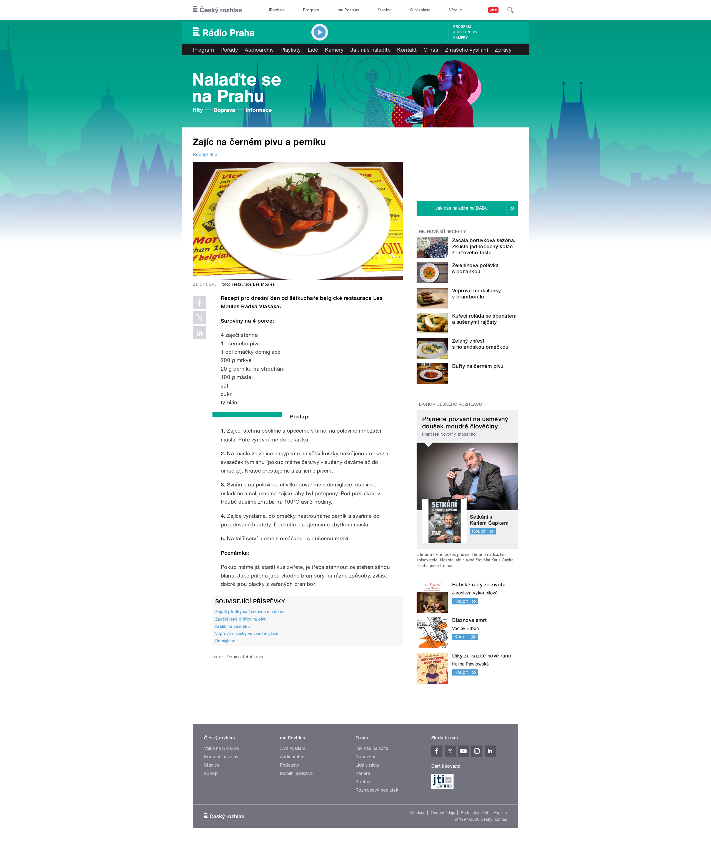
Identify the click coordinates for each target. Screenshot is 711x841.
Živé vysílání (292, 748)
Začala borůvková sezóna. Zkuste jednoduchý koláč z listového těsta (483, 246)
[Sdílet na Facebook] (199, 302)
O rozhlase (420, 10)
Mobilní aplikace (296, 773)
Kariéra (363, 773)
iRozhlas (277, 10)
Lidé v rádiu (367, 765)
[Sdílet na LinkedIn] (199, 332)
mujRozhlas (348, 10)
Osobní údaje (443, 812)
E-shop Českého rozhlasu (450, 404)
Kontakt (407, 50)
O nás (431, 50)
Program (311, 10)
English (500, 812)
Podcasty (289, 765)
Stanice (385, 10)
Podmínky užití (474, 812)
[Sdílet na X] (199, 317)
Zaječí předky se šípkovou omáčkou (250, 611)
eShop (210, 773)
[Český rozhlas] (217, 10)
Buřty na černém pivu (478, 366)
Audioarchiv (465, 32)
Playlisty (291, 50)
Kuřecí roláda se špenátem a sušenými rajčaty (484, 319)
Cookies (417, 812)
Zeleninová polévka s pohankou (475, 268)
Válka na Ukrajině (221, 748)
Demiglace (225, 641)
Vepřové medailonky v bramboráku (476, 294)
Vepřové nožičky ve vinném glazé (247, 633)
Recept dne (205, 154)
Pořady (229, 50)
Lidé (313, 50)
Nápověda (366, 756)
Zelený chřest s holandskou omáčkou (480, 344)
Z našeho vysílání (466, 50)
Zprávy (503, 50)
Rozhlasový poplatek (377, 790)
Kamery (460, 38)
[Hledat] (510, 10)
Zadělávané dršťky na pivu (240, 619)
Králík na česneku (232, 626)
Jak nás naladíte (371, 50)
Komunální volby (221, 756)
